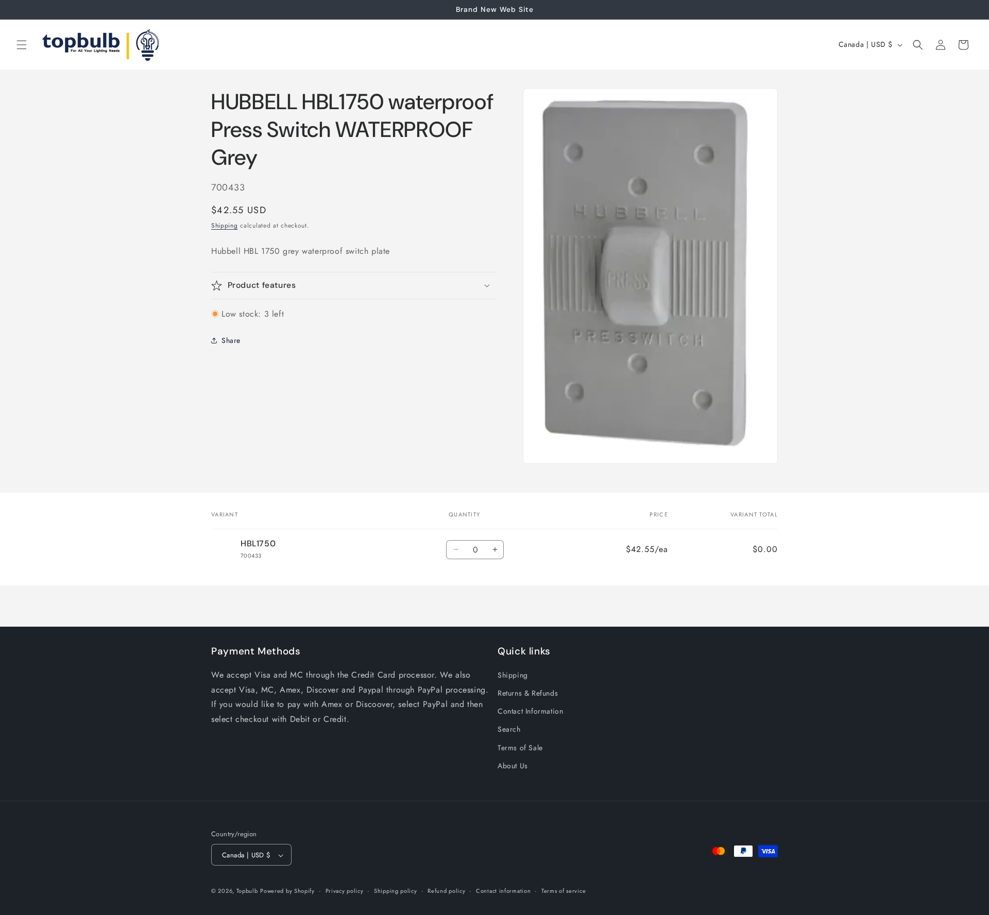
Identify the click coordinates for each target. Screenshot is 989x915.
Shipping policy (395, 891)
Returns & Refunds (528, 693)
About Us (513, 766)
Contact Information (530, 711)
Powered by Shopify (287, 891)
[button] (21, 44)
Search (509, 729)
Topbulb (247, 891)
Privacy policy (345, 891)
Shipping (224, 225)
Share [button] (231, 340)
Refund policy (446, 891)
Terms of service (563, 891)
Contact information (503, 891)
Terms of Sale (520, 748)
